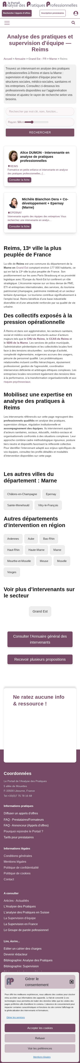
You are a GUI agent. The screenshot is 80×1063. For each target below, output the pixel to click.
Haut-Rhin (13, 549)
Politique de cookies (17, 873)
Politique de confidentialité (21, 867)
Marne (53, 58)
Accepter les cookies (40, 1028)
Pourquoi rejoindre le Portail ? (23, 831)
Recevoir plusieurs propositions (40, 659)
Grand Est (22, 267)
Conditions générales (18, 855)
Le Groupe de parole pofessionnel (26, 930)
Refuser (40, 1038)
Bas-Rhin (49, 538)
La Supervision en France (21, 924)
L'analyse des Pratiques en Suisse (26, 912)
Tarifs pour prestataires (19, 837)
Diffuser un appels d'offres (21, 813)
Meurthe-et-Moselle (19, 561)
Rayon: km (16, 122)
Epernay (51, 494)
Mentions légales (42, 1057)
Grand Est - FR (37, 58)
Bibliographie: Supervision (21, 966)
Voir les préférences (40, 1048)
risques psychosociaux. (17, 381)
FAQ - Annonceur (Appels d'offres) (26, 825)
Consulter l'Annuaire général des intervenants (40, 639)
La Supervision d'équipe (20, 918)
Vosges (11, 572)
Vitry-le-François (48, 505)
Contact (9, 879)
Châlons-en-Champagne (22, 494)
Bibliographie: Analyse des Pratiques (28, 960)
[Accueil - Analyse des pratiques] (40, 4)
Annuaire (20, 58)
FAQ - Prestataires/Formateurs (24, 819)
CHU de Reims (36, 338)
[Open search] (73, 22)
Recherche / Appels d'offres (16, 13)
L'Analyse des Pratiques (20, 906)
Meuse (44, 561)
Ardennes (13, 538)
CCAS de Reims (59, 338)
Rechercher (40, 132)
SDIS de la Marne (17, 342)
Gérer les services (16, 1017)
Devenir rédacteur (15, 954)
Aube (31, 538)
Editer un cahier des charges (22, 948)
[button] (71, 982)
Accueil (8, 58)
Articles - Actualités (16, 900)
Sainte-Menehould (18, 505)
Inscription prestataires (52, 13)
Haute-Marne (36, 549)
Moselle (62, 561)
